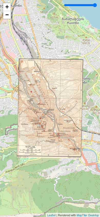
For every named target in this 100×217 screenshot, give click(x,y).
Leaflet (51, 215)
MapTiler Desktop (88, 215)
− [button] (7, 15)
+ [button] (7, 7)
